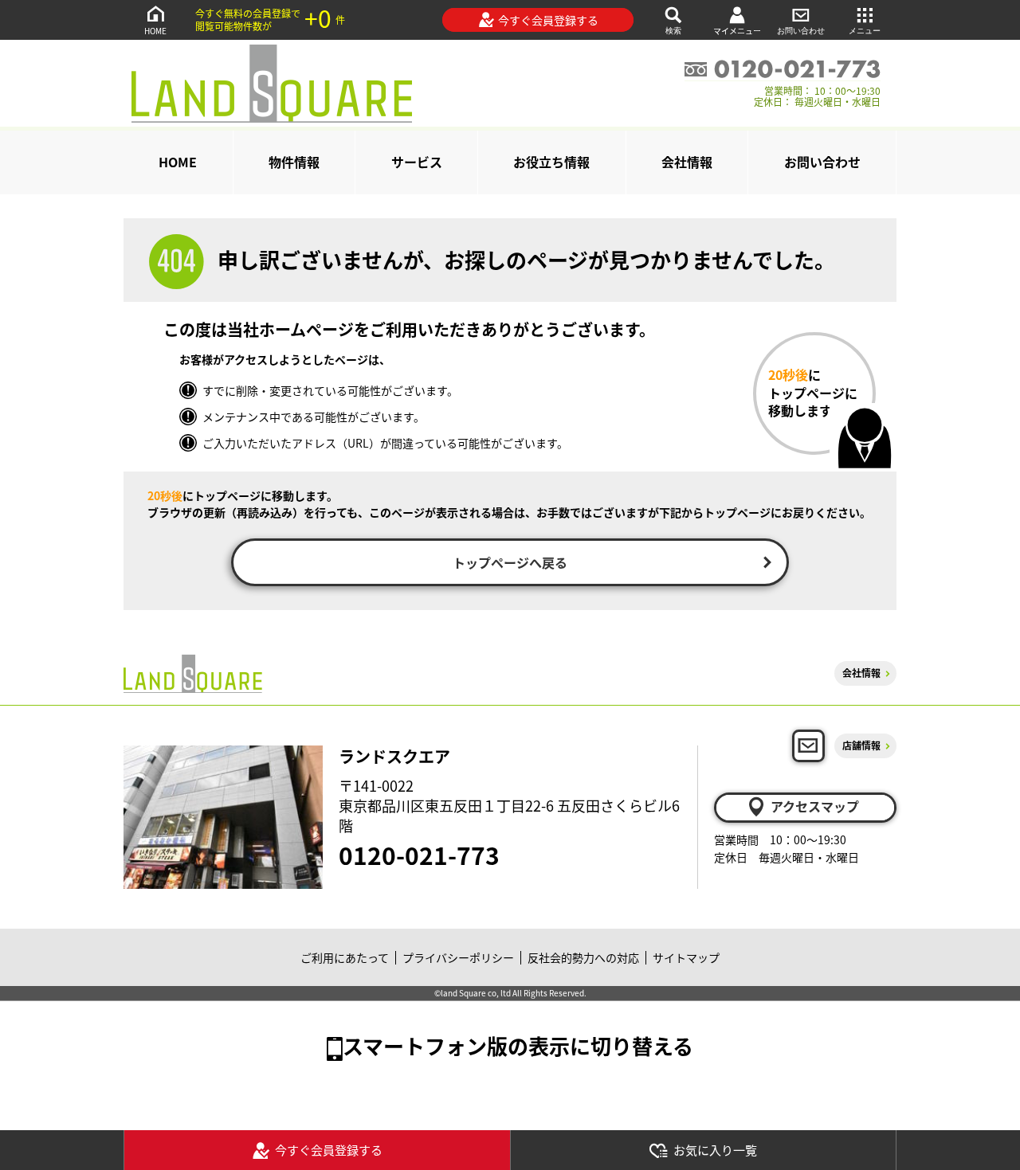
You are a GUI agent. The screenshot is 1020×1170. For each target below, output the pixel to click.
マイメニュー (737, 31)
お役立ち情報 (551, 161)
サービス (416, 161)
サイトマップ (686, 957)
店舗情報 (861, 745)
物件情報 (294, 161)
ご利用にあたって (344, 957)
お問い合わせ (801, 30)
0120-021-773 (419, 854)
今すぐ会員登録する (548, 20)
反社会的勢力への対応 (583, 957)
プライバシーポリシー (458, 957)
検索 (673, 30)
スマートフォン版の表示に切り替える (518, 1045)
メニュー (865, 30)
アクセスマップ (815, 806)
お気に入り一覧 (715, 1149)
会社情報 (686, 161)
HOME (155, 31)
